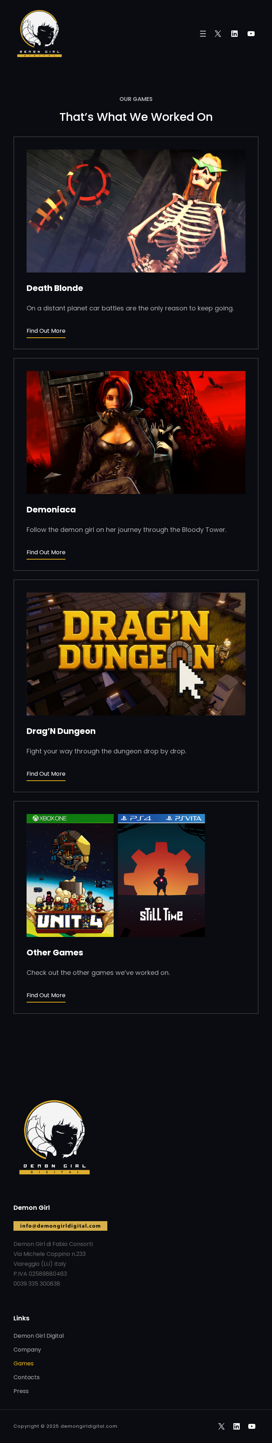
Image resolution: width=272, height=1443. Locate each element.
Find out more (46, 331)
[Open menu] (203, 33)
